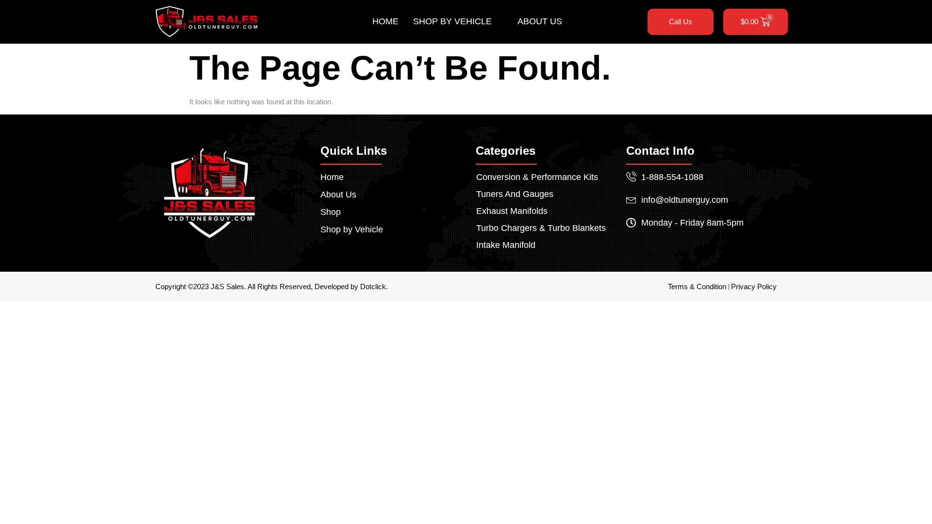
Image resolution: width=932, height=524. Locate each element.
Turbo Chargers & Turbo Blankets (541, 228)
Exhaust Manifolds (512, 211)
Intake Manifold (505, 245)
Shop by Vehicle (452, 21)
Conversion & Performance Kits (537, 177)
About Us (539, 21)
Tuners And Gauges (514, 194)
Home (385, 21)
